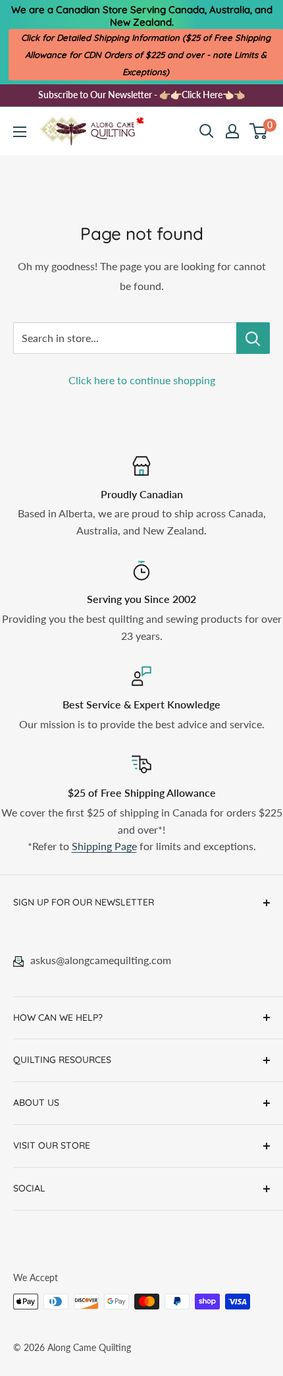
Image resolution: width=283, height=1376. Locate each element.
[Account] (232, 131)
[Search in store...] (253, 338)
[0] (259, 131)
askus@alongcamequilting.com (100, 960)
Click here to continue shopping (141, 380)
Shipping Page (104, 846)
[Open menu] (19, 132)
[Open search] (206, 131)
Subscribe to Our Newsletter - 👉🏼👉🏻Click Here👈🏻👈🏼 (141, 94)
